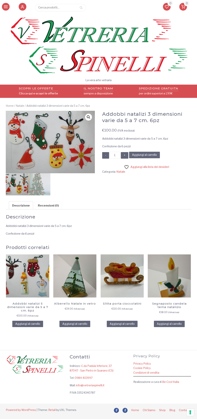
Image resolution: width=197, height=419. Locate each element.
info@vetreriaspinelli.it (90, 385)
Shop (162, 410)
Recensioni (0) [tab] (48, 205)
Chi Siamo (149, 410)
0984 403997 (84, 377)
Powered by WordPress (21, 410)
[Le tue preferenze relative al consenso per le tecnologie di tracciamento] (190, 412)
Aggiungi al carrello (144, 155)
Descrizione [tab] (21, 205)
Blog (172, 410)
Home (10, 105)
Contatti (184, 410)
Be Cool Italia (170, 381)
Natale (20, 105)
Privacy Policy (142, 363)
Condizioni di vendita (146, 372)
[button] (22, 7)
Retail (52, 410)
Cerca (81, 7)
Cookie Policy (142, 368)
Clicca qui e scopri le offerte (38, 93)
